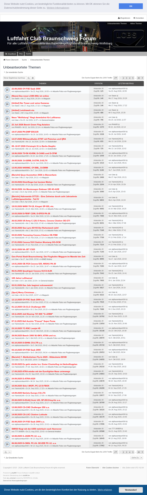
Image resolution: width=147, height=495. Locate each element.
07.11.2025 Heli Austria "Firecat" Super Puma (33, 321)
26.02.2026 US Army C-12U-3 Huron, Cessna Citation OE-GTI (41, 221)
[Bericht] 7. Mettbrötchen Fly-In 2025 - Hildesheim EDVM (39, 357)
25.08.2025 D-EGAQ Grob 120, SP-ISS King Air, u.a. (36, 400)
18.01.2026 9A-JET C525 (23, 249)
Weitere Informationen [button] (58, 8)
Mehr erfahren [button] (105, 490)
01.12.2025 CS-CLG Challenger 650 (29, 307)
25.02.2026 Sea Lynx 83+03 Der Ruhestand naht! (35, 228)
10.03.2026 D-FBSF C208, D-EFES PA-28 (31, 213)
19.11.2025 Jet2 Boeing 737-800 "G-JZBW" (32, 314)
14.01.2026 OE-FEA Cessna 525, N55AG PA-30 (34, 264)
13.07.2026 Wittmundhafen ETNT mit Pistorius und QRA (39, 139)
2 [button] (123, 78)
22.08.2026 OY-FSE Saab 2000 (26, 89)
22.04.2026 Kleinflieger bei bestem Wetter (32, 182)
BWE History (47, 259)
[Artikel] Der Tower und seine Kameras (30, 103)
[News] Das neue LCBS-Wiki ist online (30, 96)
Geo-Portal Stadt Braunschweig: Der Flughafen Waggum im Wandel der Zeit (48, 256)
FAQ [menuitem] (21, 54)
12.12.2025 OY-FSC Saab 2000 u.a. (28, 299)
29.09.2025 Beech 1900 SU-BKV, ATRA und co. (34, 335)
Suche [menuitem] (28, 54)
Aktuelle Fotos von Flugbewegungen (67, 91)
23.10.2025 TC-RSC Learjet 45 (26, 328)
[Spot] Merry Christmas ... (24, 292)
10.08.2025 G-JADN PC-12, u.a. (26, 436)
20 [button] (139, 78)
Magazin (46, 99)
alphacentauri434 (22, 91)
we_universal (11, 478)
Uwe (17, 120)
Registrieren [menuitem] (125, 18)
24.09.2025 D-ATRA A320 (23, 378)
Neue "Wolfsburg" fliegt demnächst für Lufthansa (36, 117)
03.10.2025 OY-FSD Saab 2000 (26, 350)
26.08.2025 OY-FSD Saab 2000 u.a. (28, 421)
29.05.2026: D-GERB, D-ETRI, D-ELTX (29, 160)
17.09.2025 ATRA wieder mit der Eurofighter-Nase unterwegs (41, 371)
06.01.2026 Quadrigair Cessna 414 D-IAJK (32, 271)
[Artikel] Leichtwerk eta (23, 110)
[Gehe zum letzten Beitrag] (127, 88)
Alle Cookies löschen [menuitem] (110, 468)
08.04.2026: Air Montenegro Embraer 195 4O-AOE (35, 189)
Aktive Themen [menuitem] (136, 24)
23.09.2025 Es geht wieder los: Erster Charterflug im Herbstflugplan (44, 364)
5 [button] (132, 78)
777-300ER (19, 432)
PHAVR (18, 127)
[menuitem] (10, 54)
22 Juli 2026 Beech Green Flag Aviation (31, 124)
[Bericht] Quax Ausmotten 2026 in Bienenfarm (34, 175)
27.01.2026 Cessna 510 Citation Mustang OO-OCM (36, 242)
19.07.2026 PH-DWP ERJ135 (25, 132)
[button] (115, 78)
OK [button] (130, 6)
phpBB (13, 473)
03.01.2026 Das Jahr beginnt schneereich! (32, 285)
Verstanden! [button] (131, 490)
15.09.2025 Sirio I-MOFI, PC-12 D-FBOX (30, 386)
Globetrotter (52, 142)
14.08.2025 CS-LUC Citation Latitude (29, 414)
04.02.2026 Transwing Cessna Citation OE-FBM (35, 235)
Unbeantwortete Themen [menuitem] (117, 24)
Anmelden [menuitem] (140, 18)
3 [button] (126, 78)
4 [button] (129, 78)
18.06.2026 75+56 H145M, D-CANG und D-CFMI (34, 153)
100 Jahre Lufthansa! (22, 278)
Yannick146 (19, 142)
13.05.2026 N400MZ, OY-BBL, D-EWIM (30, 168)
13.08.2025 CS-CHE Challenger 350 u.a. (31, 407)
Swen (17, 99)
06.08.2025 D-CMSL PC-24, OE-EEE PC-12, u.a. (34, 443)
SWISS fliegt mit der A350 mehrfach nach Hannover (36, 429)
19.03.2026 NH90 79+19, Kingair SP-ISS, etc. (33, 206)
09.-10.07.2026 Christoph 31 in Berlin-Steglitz (34, 146)
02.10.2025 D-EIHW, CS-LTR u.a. (27, 343)
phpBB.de (26, 475)
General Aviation (48, 120)
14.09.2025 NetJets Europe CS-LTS (28, 393)
